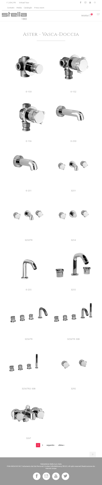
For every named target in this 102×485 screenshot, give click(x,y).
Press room (39, 8)
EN (10, 2)
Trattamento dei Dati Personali (32, 466)
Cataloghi (28, 8)
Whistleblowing (56, 466)
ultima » (61, 445)
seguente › (51, 445)
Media (19, 8)
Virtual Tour (24, 2)
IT (7, 2)
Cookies (47, 466)
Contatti (10, 8)
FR (14, 2)
